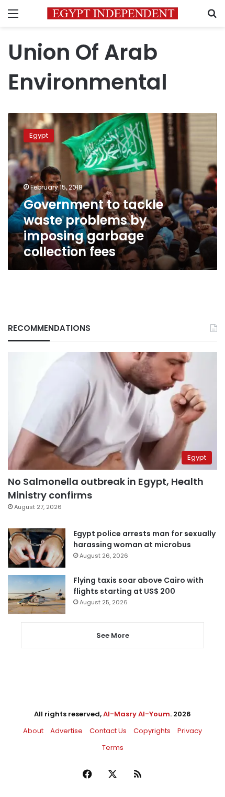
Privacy (189, 731)
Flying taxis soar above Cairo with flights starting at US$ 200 (138, 585)
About (33, 731)
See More (112, 635)
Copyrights (152, 731)
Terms (112, 747)
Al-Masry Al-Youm (136, 714)
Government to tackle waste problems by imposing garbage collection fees (93, 228)
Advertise (66, 731)
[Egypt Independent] (112, 13)
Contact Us (108, 731)
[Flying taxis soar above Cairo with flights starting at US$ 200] (36, 594)
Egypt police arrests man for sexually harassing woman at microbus (144, 539)
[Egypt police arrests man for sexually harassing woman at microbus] (36, 548)
